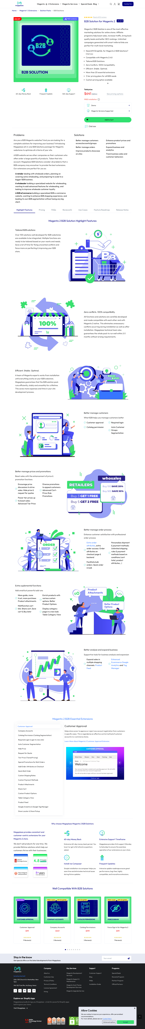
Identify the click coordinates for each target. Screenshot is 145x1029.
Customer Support (95, 973)
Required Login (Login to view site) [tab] (31, 740)
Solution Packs (45, 10)
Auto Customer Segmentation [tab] (29, 744)
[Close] (134, 1008)
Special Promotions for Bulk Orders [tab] (31, 762)
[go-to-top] (140, 1017)
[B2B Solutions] (19, 4)
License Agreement (50, 988)
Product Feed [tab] (23, 802)
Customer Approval (27, 927)
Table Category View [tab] (26, 798)
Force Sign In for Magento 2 (118, 927)
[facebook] (15, 990)
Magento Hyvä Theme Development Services (74, 986)
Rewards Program (118, 977)
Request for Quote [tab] (25, 753)
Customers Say (49, 977)
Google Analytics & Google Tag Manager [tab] (33, 807)
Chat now (89, 54)
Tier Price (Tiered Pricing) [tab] (28, 758)
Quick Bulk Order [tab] (24, 771)
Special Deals (86, 4)
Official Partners (117, 984)
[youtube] (24, 990)
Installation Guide (95, 984)
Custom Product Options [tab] (27, 793)
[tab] (24, 210)
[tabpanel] (27, 920)
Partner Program (117, 981)
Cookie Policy (107, 1019)
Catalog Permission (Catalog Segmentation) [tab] (35, 735)
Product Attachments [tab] (26, 784)
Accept (125, 1022)
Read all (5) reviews (99, 17)
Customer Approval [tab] (25, 726)
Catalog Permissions (87, 927)
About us (47, 973)
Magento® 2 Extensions (28, 10)
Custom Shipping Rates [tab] (27, 775)
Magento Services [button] (70, 4)
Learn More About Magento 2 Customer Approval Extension (87, 741)
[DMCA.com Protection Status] (78, 1021)
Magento (48, 4)
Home (14, 10)
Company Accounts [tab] (25, 731)
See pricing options (115, 94)
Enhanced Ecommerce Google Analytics (119, 662)
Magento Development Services (74, 974)
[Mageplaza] (27, 970)
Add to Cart (109, 120)
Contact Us (128, 4)
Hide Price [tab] (22, 749)
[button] (115, 4)
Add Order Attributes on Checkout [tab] (31, 766)
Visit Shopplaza (19, 1008)
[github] (29, 990)
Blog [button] (95, 4)
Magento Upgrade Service (75, 991)
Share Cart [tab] (22, 789)
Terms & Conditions (50, 984)
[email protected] (19, 976)
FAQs (91, 981)
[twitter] (20, 990)
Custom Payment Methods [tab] (28, 780)
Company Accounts (57, 927)
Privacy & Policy (49, 981)
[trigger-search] (111, 4)
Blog (90, 977)
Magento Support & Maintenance (73, 980)
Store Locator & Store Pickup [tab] (29, 811)
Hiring (46, 992)
